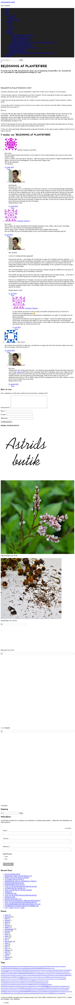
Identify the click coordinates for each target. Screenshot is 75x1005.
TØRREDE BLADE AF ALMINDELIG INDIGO (21, 881)
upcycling (14, 993)
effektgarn (57, 971)
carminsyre (46, 970)
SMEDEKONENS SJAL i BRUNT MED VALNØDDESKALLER (33, 42)
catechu (19, 372)
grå (69, 975)
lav (13, 982)
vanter (36, 993)
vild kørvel (46, 993)
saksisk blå (59, 988)
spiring (11, 991)
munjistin (26, 984)
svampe (45, 991)
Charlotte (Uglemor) (23, 221)
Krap (10, 25)
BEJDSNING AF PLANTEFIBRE (20, 46)
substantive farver (36, 991)
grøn (5, 977)
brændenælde (31, 970)
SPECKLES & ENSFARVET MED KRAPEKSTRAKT (23, 900)
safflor (55, 988)
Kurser (7, 12)
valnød (21, 993)
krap (33, 981)
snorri (53, 989)
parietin (21, 986)
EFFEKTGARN (10, 897)
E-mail (3, 414)
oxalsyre (14, 986)
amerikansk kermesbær (16, 966)
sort (63, 989)
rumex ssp (44, 988)
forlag (6, 934)
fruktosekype (63, 973)
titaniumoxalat (61, 991)
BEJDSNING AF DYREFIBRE (19, 44)
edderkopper (53, 971)
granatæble (66, 975)
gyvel (37, 977)
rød (47, 988)
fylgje (68, 973)
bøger (6, 922)
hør (6, 939)
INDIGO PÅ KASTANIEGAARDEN (17, 877)
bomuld (7, 920)
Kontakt (11, 18)
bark (63, 966)
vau (38, 993)
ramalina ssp (7, 988)
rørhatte (52, 988)
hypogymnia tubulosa (15, 978)
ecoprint (7, 925)
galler (30, 975)
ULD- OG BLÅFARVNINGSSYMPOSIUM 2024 (21, 886)
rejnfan (22, 988)
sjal (26, 989)
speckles (8, 991)
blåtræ (42, 968)
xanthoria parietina (57, 993)
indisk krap (29, 978)
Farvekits (11, 33)
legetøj (15, 982)
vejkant (7, 957)
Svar (8, 169)
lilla (22, 982)
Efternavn (6, 846)
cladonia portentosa (64, 970)
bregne (7, 970)
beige (5, 968)
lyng (29, 982)
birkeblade (28, 968)
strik (6, 952)
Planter (11, 26)
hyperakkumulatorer (57, 977)
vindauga (51, 993)
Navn (3, 411)
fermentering (26, 973)
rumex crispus (39, 988)
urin (16, 993)
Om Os (7, 14)
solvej (58, 989)
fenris (21, 973)
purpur (64, 986)
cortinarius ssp (32, 971)
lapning (10, 982)
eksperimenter (9, 929)
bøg (39, 970)
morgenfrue (22, 984)
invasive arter (45, 978)
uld (6, 955)
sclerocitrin (10, 989)
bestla (12, 968)
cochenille (5, 971)
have (6, 938)
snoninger (50, 989)
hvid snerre (51, 977)
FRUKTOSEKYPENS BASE (14, 883)
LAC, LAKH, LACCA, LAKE (15, 907)
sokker (55, 989)
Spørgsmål (8, 32)
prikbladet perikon (58, 986)
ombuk (39, 984)
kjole (13, 980)
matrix (42, 982)
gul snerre (26, 977)
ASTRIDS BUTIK (11, 893)
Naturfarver (8, 21)
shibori (23, 989)
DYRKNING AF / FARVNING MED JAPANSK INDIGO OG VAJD (31, 53)
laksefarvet (6, 982)
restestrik (26, 988)
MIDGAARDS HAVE (8, 2)
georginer (48, 975)
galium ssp (21, 975)
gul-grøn (17, 977)
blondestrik (36, 968)
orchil (46, 984)
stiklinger (18, 991)
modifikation (13, 984)
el (60, 971)
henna (40, 977)
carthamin (50, 970)
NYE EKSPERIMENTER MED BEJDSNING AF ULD (22, 904)
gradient (61, 975)
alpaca (7, 915)
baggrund (8, 917)
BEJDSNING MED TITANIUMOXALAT (18, 876)
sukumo (41, 991)
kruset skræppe (37, 980)
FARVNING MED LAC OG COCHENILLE (23, 47)
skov (6, 948)
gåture (6, 936)
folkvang (40, 973)
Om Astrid (12, 16)
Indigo (11, 23)
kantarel (10, 980)
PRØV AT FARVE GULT (20, 37)
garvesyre (40, 975)
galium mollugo (16, 975)
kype (44, 980)
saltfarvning (64, 988)
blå (40, 968)
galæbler (33, 975)
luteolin (26, 982)
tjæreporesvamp (67, 991)
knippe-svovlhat (19, 980)
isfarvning (53, 978)
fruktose (59, 973)
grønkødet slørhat (10, 977)
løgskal (34, 982)
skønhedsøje (42, 989)
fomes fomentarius (45, 973)
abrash (2, 966)
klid (15, 980)
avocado (51, 966)
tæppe (7, 993)
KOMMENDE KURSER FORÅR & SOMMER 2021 (22, 906)
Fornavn (6, 838)
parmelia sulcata (26, 986)
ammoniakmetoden (25, 966)
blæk (6, 918)
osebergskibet (10, 986)
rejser (6, 945)
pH (32, 986)
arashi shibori (39, 966)
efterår (7, 927)
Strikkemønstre (9, 55)
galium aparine (10, 975)
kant (7, 980)
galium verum (26, 975)
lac (46, 980)
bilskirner (16, 968)
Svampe (11, 28)
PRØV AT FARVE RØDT (20, 39)
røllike (50, 988)
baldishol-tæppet (59, 966)
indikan (25, 978)
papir (6, 943)
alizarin (10, 966)
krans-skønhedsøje (28, 980)
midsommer (7, 984)
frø (66, 973)
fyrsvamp (5, 975)
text (6, 859)
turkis (5, 993)
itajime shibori (58, 978)
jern (5, 980)
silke (6, 947)
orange (43, 984)
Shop (6, 10)
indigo (21, 979)
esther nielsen (63, 971)
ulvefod (10, 993)
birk (25, 968)
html (6, 856)
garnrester (36, 975)
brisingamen (11, 970)
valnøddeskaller (32, 993)
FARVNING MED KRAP (17, 49)
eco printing (46, 971)
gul (14, 977)
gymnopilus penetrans (32, 977)
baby (55, 966)
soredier (61, 989)
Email (5, 830)
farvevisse (17, 973)
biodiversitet (21, 968)
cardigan (42, 970)
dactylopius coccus (39, 971)
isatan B (49, 978)
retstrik (29, 988)
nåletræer (36, 984)
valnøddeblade (26, 993)
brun (15, 970)
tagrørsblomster (54, 991)
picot (34, 986)
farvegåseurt (7, 973)
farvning (7, 931)
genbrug (44, 975)
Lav (10, 30)
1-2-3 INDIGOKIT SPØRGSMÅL (23, 35)
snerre (47, 989)
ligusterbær (18, 982)
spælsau (14, 991)
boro (5, 970)
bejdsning (9, 968)
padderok (18, 986)
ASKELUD (8, 892)
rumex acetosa (33, 988)
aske (43, 966)
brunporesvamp (20, 970)
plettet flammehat (52, 986)
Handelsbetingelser (14, 19)
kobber (23, 980)
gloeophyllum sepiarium (54, 975)
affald (4, 966)
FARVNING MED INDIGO (18, 51)
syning (7, 954)
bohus (47, 968)
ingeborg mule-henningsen (37, 978)
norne (32, 984)
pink (43, 986)
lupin (24, 982)
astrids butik (46, 966)
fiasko (32, 973)
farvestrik (12, 973)
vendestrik (41, 993)
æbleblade (63, 993)
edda (50, 971)
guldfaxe (22, 977)
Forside (7, 9)
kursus (41, 980)
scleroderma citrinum (17, 989)
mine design (8, 941)
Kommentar (5, 407)
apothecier (35, 966)
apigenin (31, 966)
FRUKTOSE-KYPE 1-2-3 (13, 899)
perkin (31, 986)
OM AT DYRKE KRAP (12, 874)
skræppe (29, 989)
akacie (7, 966)
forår (6, 932)
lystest (31, 982)
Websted (4, 418)
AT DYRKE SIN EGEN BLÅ (14, 879)
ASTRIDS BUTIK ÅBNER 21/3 (15, 888)
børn (6, 924)
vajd (18, 993)
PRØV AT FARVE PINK (20, 40)
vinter (6, 959)
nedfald (29, 984)
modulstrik (18, 984)
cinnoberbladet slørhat (56, 970)
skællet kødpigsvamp (35, 989)
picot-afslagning (38, 986)
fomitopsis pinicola (53, 973)
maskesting (38, 982)
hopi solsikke (44, 977)
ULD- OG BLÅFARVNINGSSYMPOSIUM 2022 (21, 902)
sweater (48, 991)
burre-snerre (36, 970)
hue (48, 977)
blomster (32, 968)
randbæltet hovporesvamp (15, 988)
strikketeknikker (27, 991)
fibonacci (36, 973)
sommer (7, 950)
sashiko (6, 989)
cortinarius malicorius (12, 971)
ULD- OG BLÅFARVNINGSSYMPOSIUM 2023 (21, 895)
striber (21, 991)
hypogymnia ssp (7, 978)
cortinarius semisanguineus (23, 971)
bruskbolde (26, 970)
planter (46, 986)
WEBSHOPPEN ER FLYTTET (15, 885)
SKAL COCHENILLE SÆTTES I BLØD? (18, 890)
